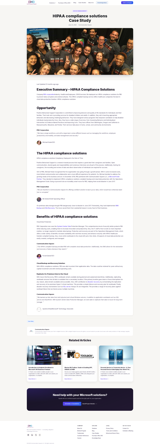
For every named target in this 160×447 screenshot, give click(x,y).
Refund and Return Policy (112, 433)
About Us (91, 2)
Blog (75, 2)
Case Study (31, 321)
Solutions (52, 3)
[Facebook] (28, 435)
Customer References (83, 435)
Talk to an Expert (127, 2)
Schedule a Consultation (72, 403)
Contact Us (126, 428)
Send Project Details (88, 403)
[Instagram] (39, 435)
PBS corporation (49, 94)
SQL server (67, 286)
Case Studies (82, 2)
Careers (79, 438)
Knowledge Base (102, 2)
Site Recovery (50, 208)
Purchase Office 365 (64, 3)
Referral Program (81, 430)
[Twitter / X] (35, 435)
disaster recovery (94, 282)
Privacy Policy (110, 428)
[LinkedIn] (32, 435)
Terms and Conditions (112, 430)
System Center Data (64, 226)
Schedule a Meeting (128, 430)
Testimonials (80, 433)
